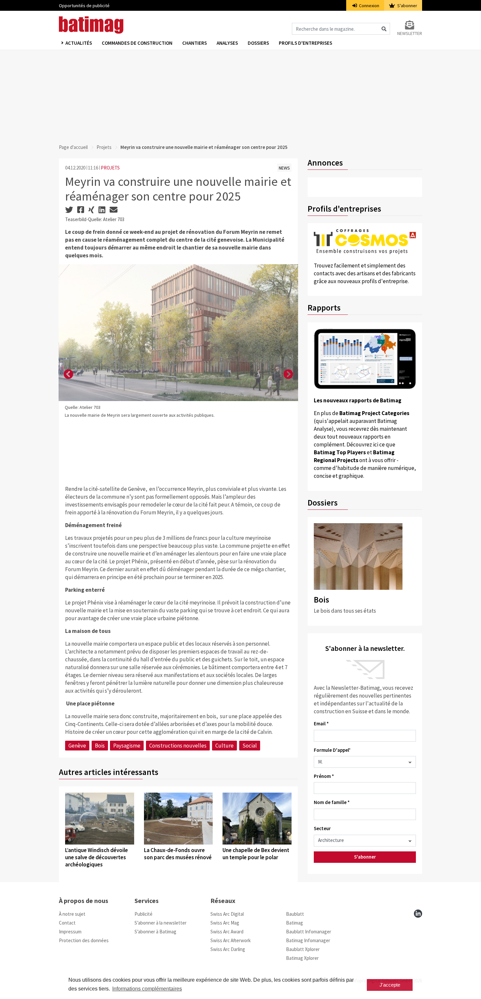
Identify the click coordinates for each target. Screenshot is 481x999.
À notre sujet (72, 914)
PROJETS (110, 168)
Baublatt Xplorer (303, 949)
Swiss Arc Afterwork (230, 940)
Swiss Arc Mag (224, 923)
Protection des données (84, 940)
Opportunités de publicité (84, 5)
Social (249, 745)
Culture (224, 745)
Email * (321, 723)
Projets (104, 147)
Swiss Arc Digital (227, 914)
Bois (100, 745)
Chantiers (194, 43)
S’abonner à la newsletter (160, 923)
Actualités (78, 43)
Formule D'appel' (332, 750)
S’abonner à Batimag (155, 931)
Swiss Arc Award (226, 931)
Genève (77, 745)
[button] (68, 374)
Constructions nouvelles (177, 745)
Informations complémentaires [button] (147, 988)
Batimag (294, 923)
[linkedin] (418, 914)
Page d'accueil (73, 147)
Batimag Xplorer (302, 958)
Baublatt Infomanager (308, 931)
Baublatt (295, 914)
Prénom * (324, 776)
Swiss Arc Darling (227, 949)
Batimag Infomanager (308, 940)
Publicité (143, 914)
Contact (67, 923)
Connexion (368, 5)
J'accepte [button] (390, 985)
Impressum (70, 931)
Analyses (227, 43)
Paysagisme (126, 745)
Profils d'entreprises (305, 43)
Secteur (322, 828)
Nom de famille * (332, 802)
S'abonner (406, 5)
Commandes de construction (137, 43)
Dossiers (258, 43)
